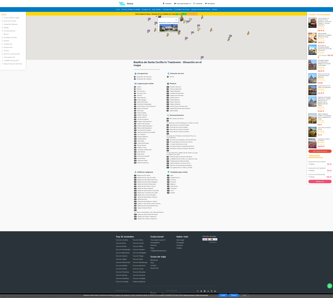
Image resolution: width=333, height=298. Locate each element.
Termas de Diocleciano (144, 130)
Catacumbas (141, 158)
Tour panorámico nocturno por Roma (181, 142)
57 (167, 131)
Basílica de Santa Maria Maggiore (147, 182)
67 (167, 161)
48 (168, 104)
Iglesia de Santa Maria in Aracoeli (147, 197)
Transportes (167, 9)
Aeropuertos (8, 47)
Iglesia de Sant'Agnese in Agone (147, 201)
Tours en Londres (122, 240)
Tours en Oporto (121, 256)
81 (135, 197)
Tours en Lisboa (121, 259)
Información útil (9, 57)
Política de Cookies (188, 295)
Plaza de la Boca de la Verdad (146, 132)
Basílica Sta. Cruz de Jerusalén (147, 195)
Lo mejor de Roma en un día (178, 144)
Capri (171, 175)
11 (135, 102)
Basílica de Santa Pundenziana (146, 184)
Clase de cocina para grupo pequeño (181, 165)
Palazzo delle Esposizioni (144, 126)
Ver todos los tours (320, 151)
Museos (6, 41)
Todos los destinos (139, 281)
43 (167, 93)
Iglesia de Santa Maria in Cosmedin (148, 190)
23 (135, 128)
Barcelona (154, 260)
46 (167, 100)
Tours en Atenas (121, 275)
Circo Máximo (141, 134)
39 (135, 162)
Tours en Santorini (139, 265)
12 (135, 104)
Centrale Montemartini (177, 93)
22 (135, 126)
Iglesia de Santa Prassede (145, 188)
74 (135, 182)
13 (135, 106)
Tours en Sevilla (121, 269)
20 (135, 121)
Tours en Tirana (138, 269)
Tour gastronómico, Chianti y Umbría (181, 167)
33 (135, 149)
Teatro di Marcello (142, 108)
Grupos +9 (146, 9)
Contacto (179, 245)
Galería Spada (174, 110)
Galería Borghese (175, 91)
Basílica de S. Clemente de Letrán (148, 193)
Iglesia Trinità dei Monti (144, 208)
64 (167, 150)
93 (168, 180)
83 (135, 201)
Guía (118, 9)
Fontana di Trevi (141, 93)
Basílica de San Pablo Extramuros (147, 180)
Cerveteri (173, 180)
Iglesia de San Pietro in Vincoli (146, 186)
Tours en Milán (138, 246)
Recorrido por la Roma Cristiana (179, 131)
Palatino (139, 89)
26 (135, 134)
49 (168, 106)
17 (135, 115)
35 (135, 154)
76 (135, 186)
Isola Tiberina (141, 152)
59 (167, 140)
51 (167, 110)
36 (135, 156)
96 (168, 186)
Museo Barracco (175, 100)
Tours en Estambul (122, 278)
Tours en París (121, 243)
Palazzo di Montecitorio (145, 121)
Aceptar (223, 295)
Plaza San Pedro (143, 160)
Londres (153, 265)
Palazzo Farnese (142, 115)
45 (167, 97)
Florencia (173, 182)
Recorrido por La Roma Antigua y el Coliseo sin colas (182, 123)
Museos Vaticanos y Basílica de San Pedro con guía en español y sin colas (181, 153)
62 (167, 146)
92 (168, 177)
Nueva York (154, 268)
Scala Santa (140, 154)
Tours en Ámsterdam (123, 249)
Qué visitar (156, 9)
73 (135, 180)
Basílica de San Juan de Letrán (146, 177)
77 (135, 188)
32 (135, 147)
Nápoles (172, 184)
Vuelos (214, 9)
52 (167, 118)
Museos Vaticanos (175, 87)
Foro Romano (141, 91)
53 (167, 121)
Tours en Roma (121, 246)
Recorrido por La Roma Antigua (179, 125)
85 (135, 206)
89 (135, 216)
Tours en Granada (122, 281)
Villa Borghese (142, 139)
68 (168, 163)
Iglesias (6, 27)
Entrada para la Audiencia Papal (179, 161)
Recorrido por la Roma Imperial (179, 129)
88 (135, 214)
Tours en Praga (138, 256)
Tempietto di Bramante (144, 149)
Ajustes (244, 295)
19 (135, 119)
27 (135, 136)
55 (167, 127)
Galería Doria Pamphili (176, 95)
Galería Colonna (174, 97)
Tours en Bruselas (139, 272)
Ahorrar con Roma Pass (12, 54)
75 (135, 184)
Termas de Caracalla (143, 156)
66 (167, 159)
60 (168, 142)
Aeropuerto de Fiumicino (144, 77)
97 (168, 188)
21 (135, 123)
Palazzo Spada (141, 113)
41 (167, 89)
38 (135, 160)
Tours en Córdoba (139, 278)
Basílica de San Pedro (143, 175)
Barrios (6, 34)
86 (135, 208)
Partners (153, 245)
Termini (6, 50)
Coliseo (139, 87)
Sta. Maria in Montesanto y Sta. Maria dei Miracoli (148, 212)
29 (135, 141)
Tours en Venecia (139, 249)
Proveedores (154, 242)
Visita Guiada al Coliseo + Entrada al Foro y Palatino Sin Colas (158, 14)
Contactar (198, 3)
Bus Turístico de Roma (176, 118)
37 (135, 158)
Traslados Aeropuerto (11, 60)
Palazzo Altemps (175, 104)
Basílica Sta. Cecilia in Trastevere (168, 22)
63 (167, 148)
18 (135, 117)
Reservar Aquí (192, 14)
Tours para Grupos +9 (183, 3)
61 (167, 144)
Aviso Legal (180, 240)
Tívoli (172, 190)
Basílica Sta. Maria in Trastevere (147, 216)
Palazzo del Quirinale (143, 123)
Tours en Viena (138, 240)
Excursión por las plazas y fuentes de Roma (183, 140)
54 (167, 125)
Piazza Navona (141, 97)
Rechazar (233, 295)
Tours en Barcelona (122, 253)
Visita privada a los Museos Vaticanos (181, 156)
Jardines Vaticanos (143, 162)
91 (168, 175)
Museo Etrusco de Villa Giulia (178, 106)
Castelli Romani (175, 177)
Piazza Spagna (141, 100)
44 (168, 95)
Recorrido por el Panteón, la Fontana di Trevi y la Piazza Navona (181, 136)
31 (135, 145)
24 (135, 130)
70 (168, 167)
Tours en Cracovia (139, 275)
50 (167, 108)
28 (135, 139)
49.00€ (184, 14)
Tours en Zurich (138, 243)
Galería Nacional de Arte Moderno (180, 108)
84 (135, 203)
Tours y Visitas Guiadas (130, 9)
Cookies (179, 248)
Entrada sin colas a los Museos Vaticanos (182, 148)
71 (135, 175)
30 (135, 143)
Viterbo (172, 193)
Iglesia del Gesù (142, 199)
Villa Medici (140, 141)
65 (167, 156)
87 (135, 210)
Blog (152, 248)
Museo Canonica (175, 102)
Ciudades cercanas (10, 37)
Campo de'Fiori (141, 117)
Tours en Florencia (122, 272)
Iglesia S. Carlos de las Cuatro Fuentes (149, 203)
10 (135, 100)
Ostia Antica (174, 186)
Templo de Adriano (143, 119)
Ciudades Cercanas (182, 9)
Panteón (139, 95)
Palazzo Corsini (141, 147)
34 (135, 152)
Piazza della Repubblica (144, 128)
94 (168, 182)
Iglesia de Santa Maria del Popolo (148, 214)
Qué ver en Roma (10, 21)
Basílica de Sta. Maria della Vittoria (147, 206)
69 (167, 165)
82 (135, 199)
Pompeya (173, 188)
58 (167, 134)
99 (168, 193)
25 (135, 132)
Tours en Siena (138, 259)
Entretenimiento (9, 31)
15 (135, 110)
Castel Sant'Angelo (143, 143)
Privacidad (180, 242)
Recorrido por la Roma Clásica (179, 127)
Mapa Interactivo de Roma (13, 64)
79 (135, 193)
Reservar (320, 181)
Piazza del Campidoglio (144, 104)
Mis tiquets (211, 3)
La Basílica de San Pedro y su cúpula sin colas (183, 159)
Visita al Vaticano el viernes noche (180, 163)
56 (167, 129)
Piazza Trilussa (141, 145)
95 (168, 184)
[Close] (176, 20)
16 (135, 113)
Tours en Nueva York (123, 262)
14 (135, 108)
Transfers (168, 3)
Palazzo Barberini (142, 136)
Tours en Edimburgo (140, 262)
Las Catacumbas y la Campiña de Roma (182, 146)
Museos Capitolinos (176, 89)
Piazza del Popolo (142, 102)
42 (167, 91)
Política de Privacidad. (202, 295)
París (152, 263)
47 (167, 102)
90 (135, 219)
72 (135, 177)
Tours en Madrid (121, 265)
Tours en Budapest (139, 253)
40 (168, 87)
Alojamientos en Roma (200, 9)
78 (135, 190)
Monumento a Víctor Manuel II (146, 106)
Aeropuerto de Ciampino (144, 79)
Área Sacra (140, 110)
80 (135, 195)
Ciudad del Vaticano (11, 24)
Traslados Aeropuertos (158, 251)
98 (168, 190)
